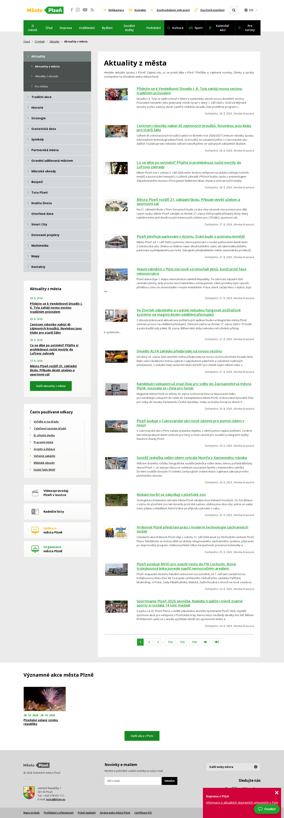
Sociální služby (129, 28)
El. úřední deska (44, 435)
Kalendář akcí (222, 28)
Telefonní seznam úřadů (50, 428)
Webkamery (116, 10)
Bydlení (107, 28)
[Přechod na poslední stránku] (216, 642)
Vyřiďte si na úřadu (46, 421)
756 (194, 642)
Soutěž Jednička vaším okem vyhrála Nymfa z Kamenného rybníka (192, 457)
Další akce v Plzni (142, 736)
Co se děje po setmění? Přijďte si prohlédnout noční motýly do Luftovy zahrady (189, 164)
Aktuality (54, 41)
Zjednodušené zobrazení (173, 10)
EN (251, 10)
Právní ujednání (87, 812)
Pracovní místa (43, 442)
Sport (199, 28)
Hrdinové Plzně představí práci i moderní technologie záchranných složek (192, 529)
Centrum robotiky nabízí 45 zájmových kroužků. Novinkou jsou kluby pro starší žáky (194, 127)
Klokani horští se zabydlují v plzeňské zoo (171, 494)
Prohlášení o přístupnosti (59, 812)
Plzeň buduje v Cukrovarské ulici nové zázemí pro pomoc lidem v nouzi (190, 423)
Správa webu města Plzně (115, 812)
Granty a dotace (44, 449)
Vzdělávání (87, 28)
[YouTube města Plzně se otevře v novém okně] (85, 12)
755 (182, 642)
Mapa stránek (31, 812)
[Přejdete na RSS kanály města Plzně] (92, 12)
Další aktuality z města (50, 386)
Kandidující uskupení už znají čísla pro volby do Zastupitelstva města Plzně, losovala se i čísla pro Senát (194, 385)
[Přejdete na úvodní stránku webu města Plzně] (45, 10)
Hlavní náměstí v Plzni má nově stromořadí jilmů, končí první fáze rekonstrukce (191, 271)
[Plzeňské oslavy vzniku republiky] (44, 699)
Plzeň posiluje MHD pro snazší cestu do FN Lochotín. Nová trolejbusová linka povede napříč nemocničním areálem (186, 566)
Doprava (66, 28)
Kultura (177, 28)
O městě (32, 28)
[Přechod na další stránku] (205, 642)
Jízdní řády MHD (44, 469)
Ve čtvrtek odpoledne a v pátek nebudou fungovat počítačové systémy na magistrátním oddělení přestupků (189, 312)
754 (170, 642)
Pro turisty (250, 28)
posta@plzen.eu (55, 799)
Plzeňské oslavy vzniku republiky (40, 722)
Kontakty (140, 10)
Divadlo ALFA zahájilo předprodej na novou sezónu (179, 351)
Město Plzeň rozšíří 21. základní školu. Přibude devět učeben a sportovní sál (188, 201)
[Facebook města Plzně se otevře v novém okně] (70, 12)
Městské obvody (44, 463)
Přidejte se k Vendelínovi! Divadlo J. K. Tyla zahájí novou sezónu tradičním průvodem (189, 90)
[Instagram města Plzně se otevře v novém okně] (77, 12)
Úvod (26, 41)
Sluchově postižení (212, 10)
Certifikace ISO (143, 812)
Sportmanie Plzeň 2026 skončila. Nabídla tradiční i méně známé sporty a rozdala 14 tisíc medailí (190, 603)
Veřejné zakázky (44, 456)
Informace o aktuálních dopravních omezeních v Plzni (242, 802)
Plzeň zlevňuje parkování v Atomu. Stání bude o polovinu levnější (191, 236)
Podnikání (153, 28)
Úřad (49, 28)
